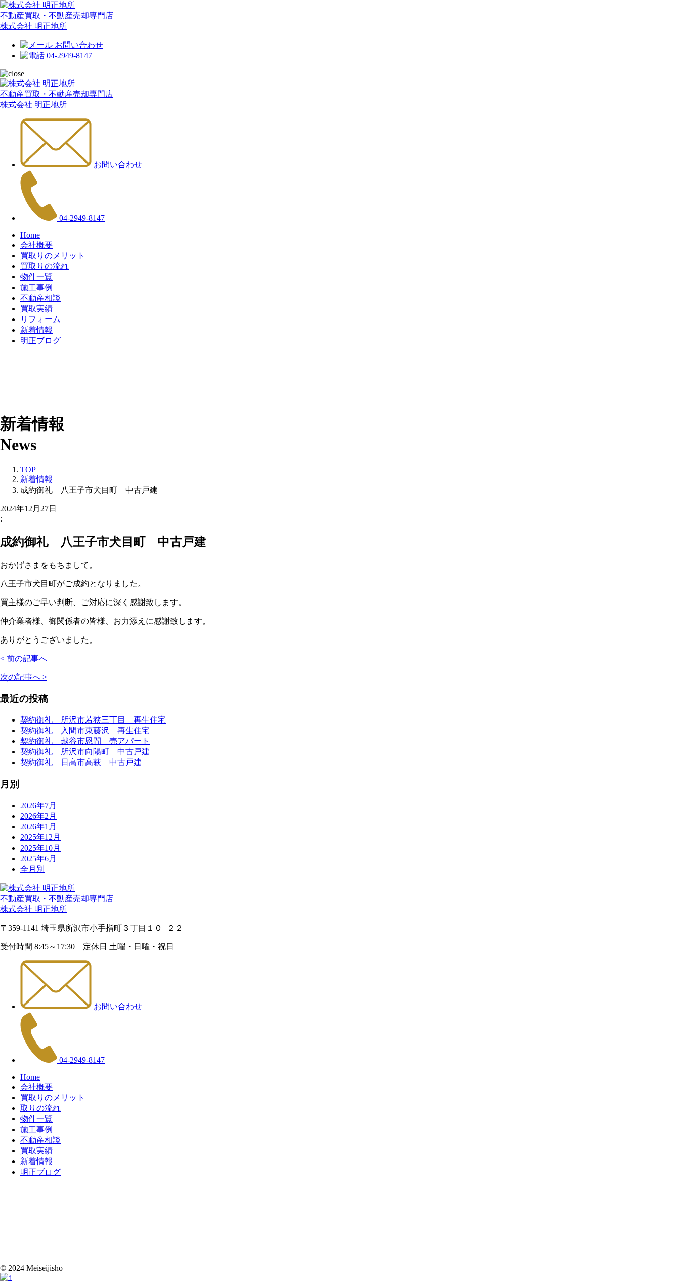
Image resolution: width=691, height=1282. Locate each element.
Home (30, 1077)
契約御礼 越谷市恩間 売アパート (85, 741)
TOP (28, 469)
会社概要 (36, 1087)
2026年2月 (38, 816)
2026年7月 (38, 805)
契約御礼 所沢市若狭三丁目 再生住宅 (93, 719)
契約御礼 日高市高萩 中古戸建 (81, 762)
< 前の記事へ (23, 658)
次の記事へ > (23, 677)
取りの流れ (40, 1108)
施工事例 (36, 1129)
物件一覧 (36, 1118)
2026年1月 (38, 826)
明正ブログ (40, 1172)
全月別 (32, 869)
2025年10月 (40, 848)
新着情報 (36, 479)
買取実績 (36, 1150)
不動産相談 (40, 1140)
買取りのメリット (52, 1097)
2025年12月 (40, 837)
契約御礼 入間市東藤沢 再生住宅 (85, 730)
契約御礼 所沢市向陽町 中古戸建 (85, 751)
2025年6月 (38, 858)
